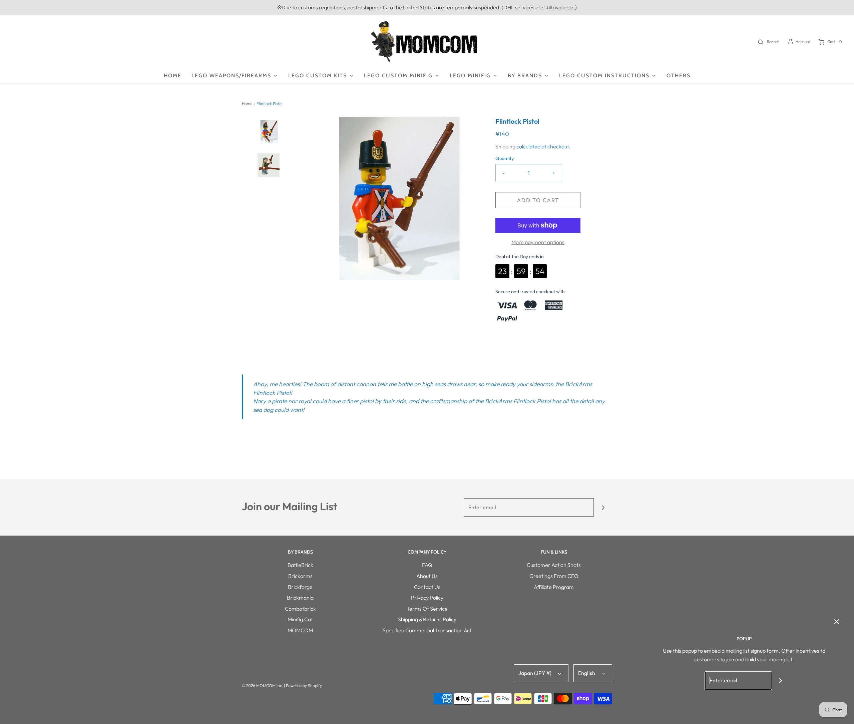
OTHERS (679, 75)
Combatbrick (300, 608)
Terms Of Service (427, 608)
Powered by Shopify (304, 685)
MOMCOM (300, 630)
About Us (427, 576)
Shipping (505, 146)
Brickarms (300, 576)
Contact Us (427, 587)
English (587, 673)
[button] (268, 141)
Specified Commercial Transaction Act (427, 630)
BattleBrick (300, 565)
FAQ (427, 565)
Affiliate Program (554, 587)
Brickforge (300, 587)
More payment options (537, 242)
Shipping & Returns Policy (427, 619)
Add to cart (538, 200)
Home (172, 75)
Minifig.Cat (300, 619)
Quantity (504, 158)
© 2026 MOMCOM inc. (262, 685)
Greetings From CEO (553, 576)
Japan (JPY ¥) (535, 673)
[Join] (603, 507)
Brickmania (300, 597)
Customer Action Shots (554, 565)
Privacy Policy (427, 597)
